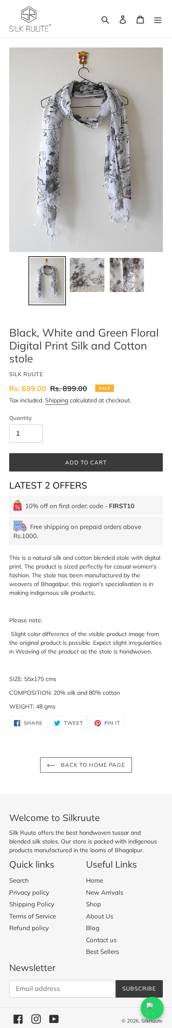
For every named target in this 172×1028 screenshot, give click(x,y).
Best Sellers (102, 952)
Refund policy (29, 928)
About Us (99, 916)
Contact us (101, 940)
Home (94, 880)
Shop (93, 904)
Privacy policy (29, 892)
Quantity (20, 417)
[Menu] (158, 19)
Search (19, 880)
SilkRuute (152, 1021)
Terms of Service (32, 916)
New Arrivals (104, 892)
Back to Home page (92, 764)
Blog (92, 928)
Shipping (56, 400)
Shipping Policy (31, 904)
